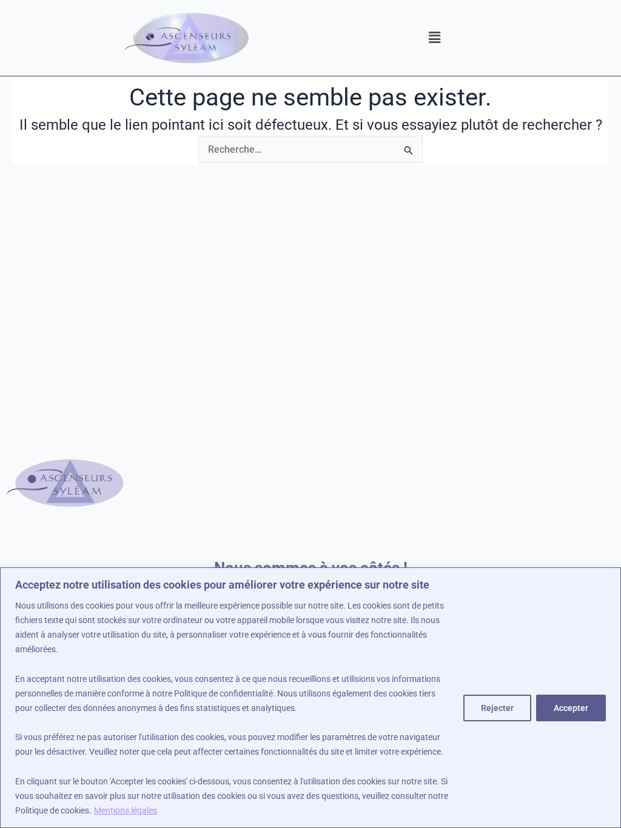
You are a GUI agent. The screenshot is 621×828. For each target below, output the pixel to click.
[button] (434, 37)
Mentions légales (125, 810)
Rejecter (497, 708)
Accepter (571, 708)
